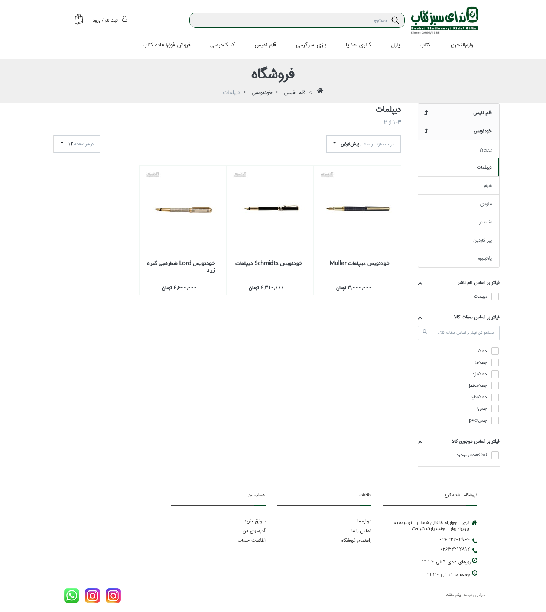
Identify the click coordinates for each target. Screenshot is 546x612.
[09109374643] (71, 597)
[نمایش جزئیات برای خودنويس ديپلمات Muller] (357, 209)
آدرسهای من (254, 530)
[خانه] (320, 92)
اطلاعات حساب (252, 540)
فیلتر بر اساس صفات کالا (477, 317)
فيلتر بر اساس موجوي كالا (476, 441)
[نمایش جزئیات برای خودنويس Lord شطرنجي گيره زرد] (183, 209)
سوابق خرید (255, 521)
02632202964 (454, 539)
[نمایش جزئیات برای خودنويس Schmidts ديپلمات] (270, 209)
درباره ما (364, 521)
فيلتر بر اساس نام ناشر (479, 282)
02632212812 (455, 549)
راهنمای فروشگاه (356, 540)
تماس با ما (361, 530)
